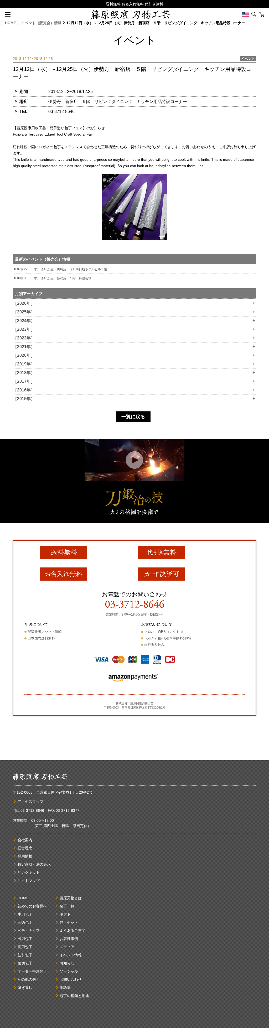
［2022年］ (134, 338)
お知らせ (67, 963)
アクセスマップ (30, 801)
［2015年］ (134, 399)
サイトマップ (29, 881)
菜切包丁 (25, 963)
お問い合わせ (71, 979)
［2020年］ (134, 355)
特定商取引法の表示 (34, 864)
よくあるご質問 (72, 930)
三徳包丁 (25, 922)
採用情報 (25, 856)
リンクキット (29, 872)
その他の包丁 (29, 979)
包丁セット (69, 922)
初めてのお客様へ (32, 906)
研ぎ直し (25, 987)
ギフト (65, 914)
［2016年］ (134, 390)
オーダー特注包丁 (32, 971)
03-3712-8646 (61, 111)
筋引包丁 (25, 955)
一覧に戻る (133, 416)
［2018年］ (134, 373)
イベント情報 (71, 955)
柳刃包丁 (25, 947)
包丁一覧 (67, 906)
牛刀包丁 (25, 914)
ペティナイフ (29, 930)
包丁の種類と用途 (74, 996)
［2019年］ (134, 364)
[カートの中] (262, 14)
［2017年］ (134, 381)
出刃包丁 (25, 939)
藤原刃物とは (71, 898)
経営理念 (25, 848)
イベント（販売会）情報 (41, 23)
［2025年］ (134, 312)
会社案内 (25, 840)
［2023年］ (134, 329)
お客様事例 (69, 939)
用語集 (65, 987)
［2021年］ (134, 347)
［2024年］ (134, 321)
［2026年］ (134, 303)
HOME (10, 23)
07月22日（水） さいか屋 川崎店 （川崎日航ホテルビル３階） (63, 269)
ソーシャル (69, 971)
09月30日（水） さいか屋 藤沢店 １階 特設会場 (54, 278)
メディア (67, 947)
